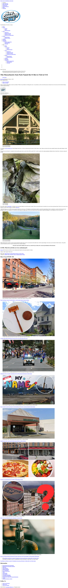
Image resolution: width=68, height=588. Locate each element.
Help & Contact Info (8, 41)
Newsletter (6, 59)
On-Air (4, 27)
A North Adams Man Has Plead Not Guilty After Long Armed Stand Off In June (14, 338)
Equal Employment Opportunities (8, 565)
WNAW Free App (8, 33)
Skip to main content (3, 0)
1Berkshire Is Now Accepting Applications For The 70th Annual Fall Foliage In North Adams (16, 373)
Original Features (19, 254)
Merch (4, 7)
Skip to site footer (10, 0)
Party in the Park (5, 4)
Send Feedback (7, 42)
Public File (4, 567)
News (15, 254)
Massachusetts (7, 253)
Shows (6, 29)
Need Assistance (5, 568)
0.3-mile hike (9, 206)
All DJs (6, 28)
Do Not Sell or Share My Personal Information (10, 576)
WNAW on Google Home (9, 35)
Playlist (4, 36)
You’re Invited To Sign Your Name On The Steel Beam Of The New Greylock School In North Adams (17, 406)
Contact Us (6, 60)
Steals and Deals (5, 3)
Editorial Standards (6, 569)
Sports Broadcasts (6, 6)
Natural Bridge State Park (14, 253)
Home (4, 26)
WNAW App (5, 5)
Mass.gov (17, 207)
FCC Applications (6, 570)
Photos (24, 254)
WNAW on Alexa (8, 34)
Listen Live (6, 32)
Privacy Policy (5, 574)
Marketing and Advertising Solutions (9, 566)
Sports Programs (7, 30)
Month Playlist (7, 37)
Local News (11, 254)
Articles (5, 254)
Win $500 (4, 8)
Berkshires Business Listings (7, 578)
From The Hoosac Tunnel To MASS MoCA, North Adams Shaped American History (14, 300)
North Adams (21, 253)
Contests (4, 39)
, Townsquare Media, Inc (9, 587)
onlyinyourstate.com (8, 148)
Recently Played (7, 38)
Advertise (6, 43)
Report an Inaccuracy (6, 571)
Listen (4, 31)
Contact (4, 577)
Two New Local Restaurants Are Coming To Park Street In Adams (11, 479)
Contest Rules (5, 573)
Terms (4, 572)
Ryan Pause (2, 79)
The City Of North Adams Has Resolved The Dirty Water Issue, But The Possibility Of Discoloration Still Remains (19, 556)
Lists (8, 254)
